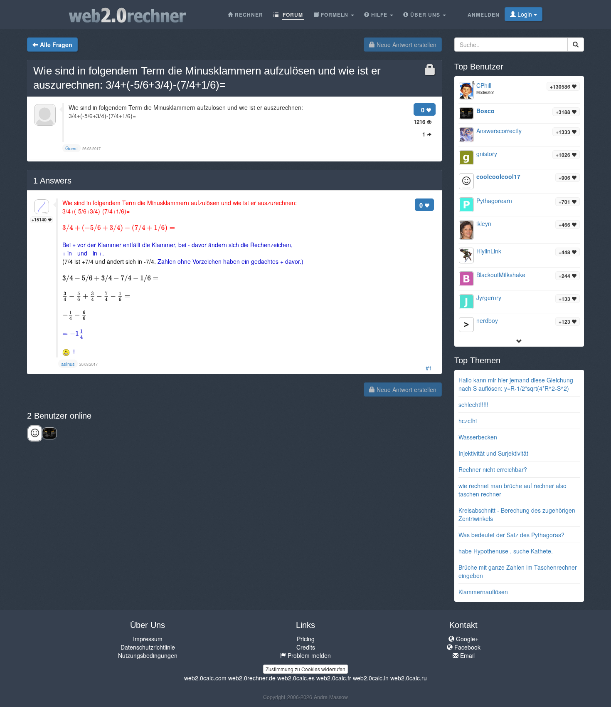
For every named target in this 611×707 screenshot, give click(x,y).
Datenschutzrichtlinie (148, 647)
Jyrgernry (488, 297)
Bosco (485, 111)
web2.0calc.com (205, 678)
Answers (52, 180)
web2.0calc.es (296, 678)
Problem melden (308, 655)
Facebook (466, 647)
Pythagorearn (494, 200)
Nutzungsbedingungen (147, 655)
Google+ (466, 639)
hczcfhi (467, 421)
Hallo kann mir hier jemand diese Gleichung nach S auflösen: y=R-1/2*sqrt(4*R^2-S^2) (515, 384)
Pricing (306, 639)
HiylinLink (488, 251)
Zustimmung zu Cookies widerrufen (305, 668)
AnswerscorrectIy (499, 131)
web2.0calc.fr (333, 678)
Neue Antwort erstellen (405, 44)
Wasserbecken (477, 437)
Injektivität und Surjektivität (493, 453)
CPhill (483, 85)
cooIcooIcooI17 (498, 176)
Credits (305, 647)
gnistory (486, 153)
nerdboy (487, 320)
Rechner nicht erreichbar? (492, 469)
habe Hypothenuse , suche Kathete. (505, 551)
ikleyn (483, 223)
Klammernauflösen (483, 592)
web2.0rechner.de (252, 678)
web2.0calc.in (371, 678)
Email (466, 655)
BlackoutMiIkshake (500, 274)
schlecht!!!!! (473, 404)
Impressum (148, 639)
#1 (429, 368)
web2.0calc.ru (408, 678)
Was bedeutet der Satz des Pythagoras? (511, 535)
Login (525, 14)
